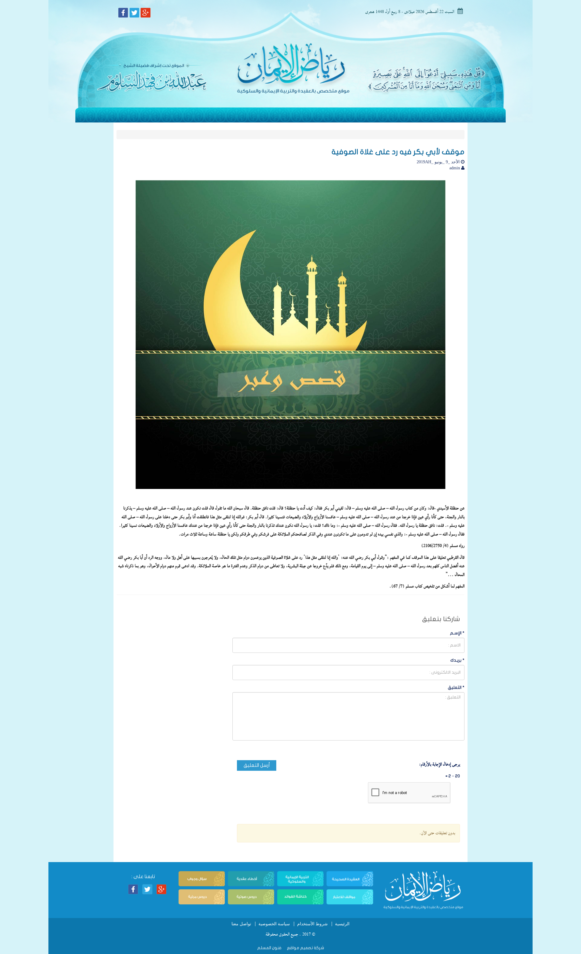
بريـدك (457, 660)
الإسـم (457, 633)
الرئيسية (342, 924)
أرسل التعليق (257, 765)
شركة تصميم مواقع (305, 948)
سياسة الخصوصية (274, 924)
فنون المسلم (269, 948)
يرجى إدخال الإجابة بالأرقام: (439, 764)
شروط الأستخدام (312, 924)
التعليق (456, 687)
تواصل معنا (241, 924)
